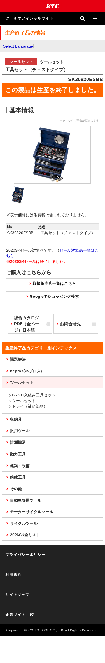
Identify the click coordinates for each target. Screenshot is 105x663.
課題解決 (18, 359)
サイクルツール (24, 523)
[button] (93, 18)
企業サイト (16, 614)
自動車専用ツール (25, 500)
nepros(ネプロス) (26, 371)
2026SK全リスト (25, 535)
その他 (16, 488)
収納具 (16, 419)
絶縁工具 (18, 477)
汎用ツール (20, 431)
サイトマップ (18, 594)
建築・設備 (20, 465)
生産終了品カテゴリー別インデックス (41, 348)
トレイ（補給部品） (29, 406)
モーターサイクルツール (31, 511)
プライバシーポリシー (26, 554)
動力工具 (18, 454)
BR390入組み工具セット (33, 395)
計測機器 (18, 442)
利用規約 (14, 574)
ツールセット (22, 382)
